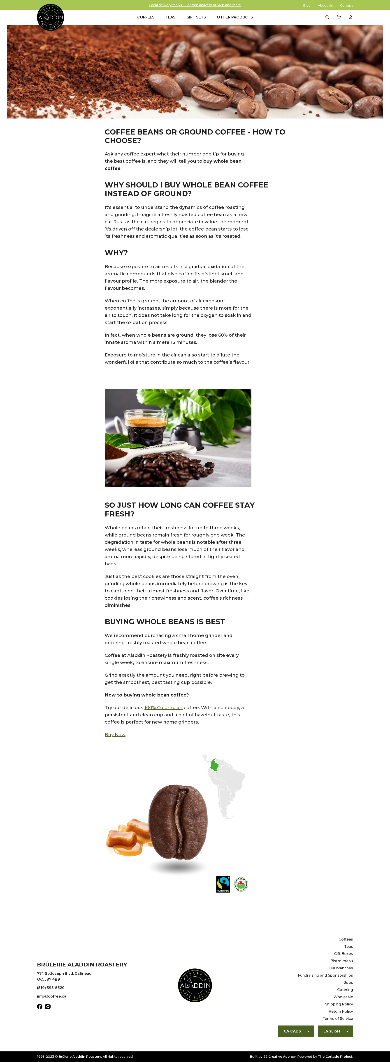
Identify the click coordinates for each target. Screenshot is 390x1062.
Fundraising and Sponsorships (325, 975)
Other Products (235, 17)
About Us (325, 5)
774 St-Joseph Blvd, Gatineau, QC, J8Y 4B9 (64, 976)
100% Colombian (163, 707)
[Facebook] (39, 1007)
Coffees (146, 17)
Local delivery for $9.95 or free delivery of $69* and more (195, 5)
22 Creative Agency (279, 1057)
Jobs (348, 982)
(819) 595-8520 (51, 988)
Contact (346, 5)
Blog (307, 5)
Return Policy (341, 1011)
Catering (345, 990)
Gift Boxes (343, 954)
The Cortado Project (335, 1057)
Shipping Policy (339, 1004)
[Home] (195, 986)
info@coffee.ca (51, 996)
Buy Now (115, 734)
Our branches (341, 968)
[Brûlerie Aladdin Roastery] (50, 17)
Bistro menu (341, 961)
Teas (170, 17)
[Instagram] (48, 1007)
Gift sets (196, 17)
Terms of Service (338, 1018)
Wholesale (343, 997)
